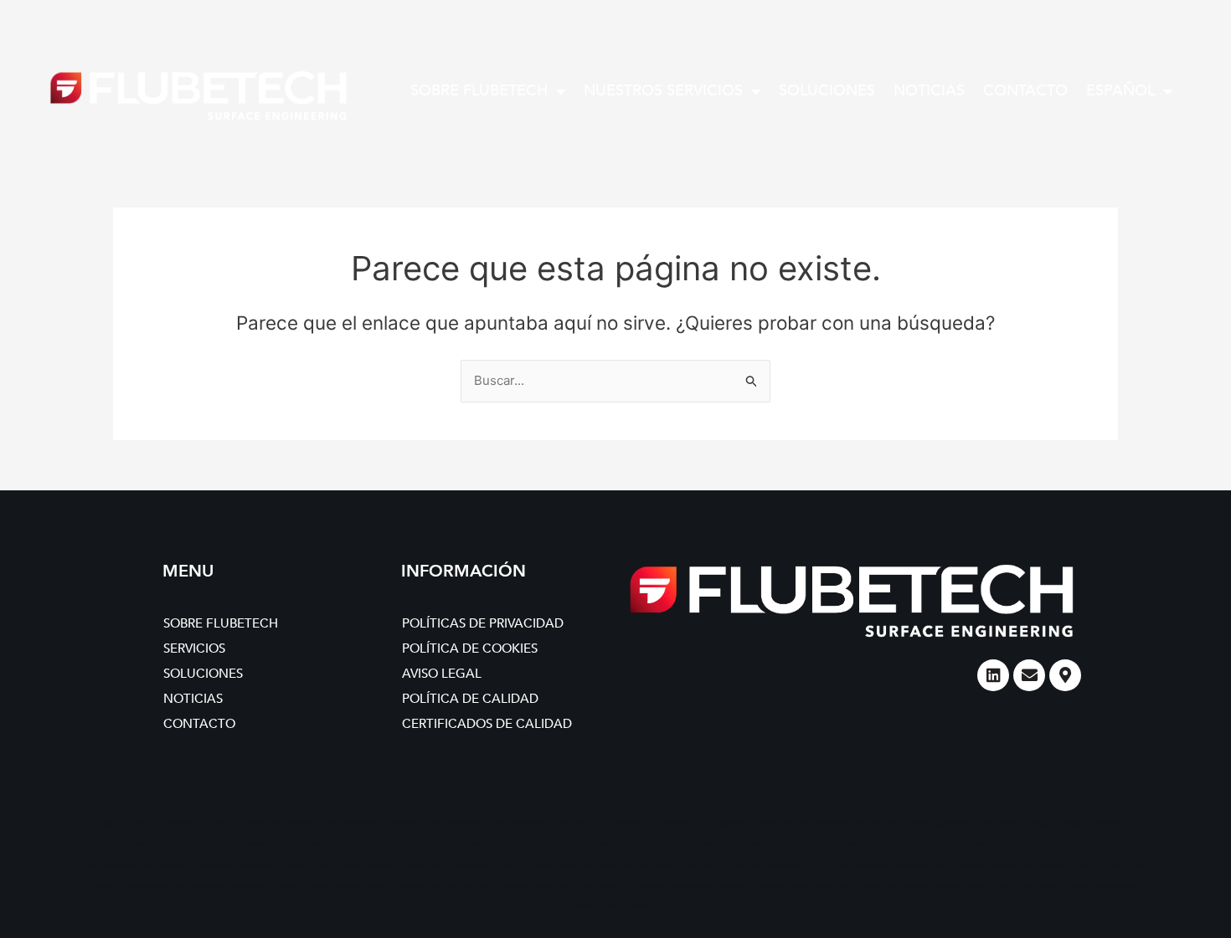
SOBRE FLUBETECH (479, 90)
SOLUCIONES (827, 90)
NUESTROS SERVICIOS (663, 90)
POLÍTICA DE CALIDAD (470, 698)
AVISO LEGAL (442, 673)
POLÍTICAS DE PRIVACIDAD (483, 623)
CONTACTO (1025, 90)
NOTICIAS (929, 90)
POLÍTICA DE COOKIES (470, 648)
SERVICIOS (194, 648)
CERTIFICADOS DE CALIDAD (487, 723)
